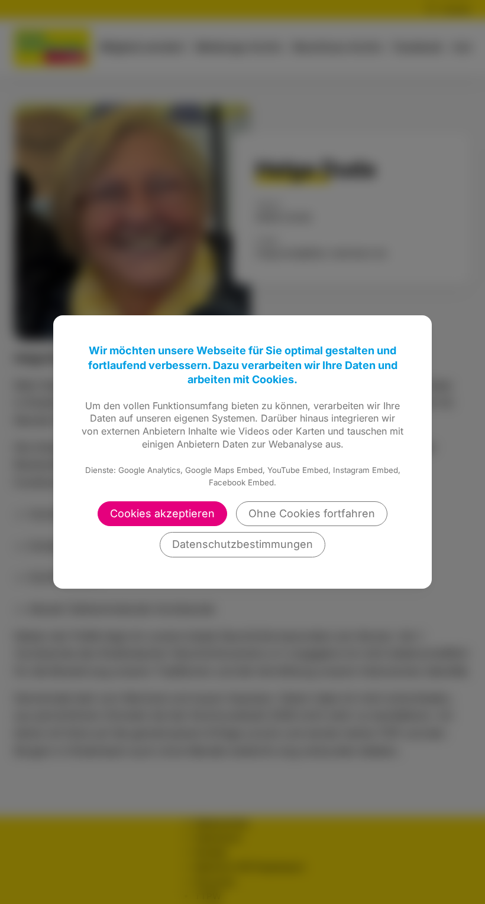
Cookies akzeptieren (162, 513)
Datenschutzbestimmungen (242, 544)
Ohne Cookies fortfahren (311, 513)
